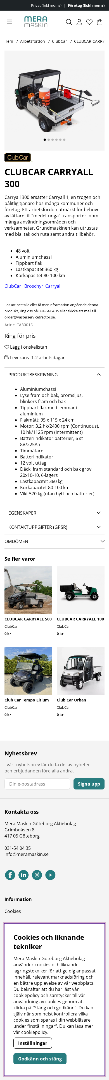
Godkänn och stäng (40, 1059)
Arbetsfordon (32, 41)
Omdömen (16, 541)
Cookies (12, 911)
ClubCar (59, 41)
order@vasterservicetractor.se (29, 317)
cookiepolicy (34, 1032)
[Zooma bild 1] (54, 101)
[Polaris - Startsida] (36, 22)
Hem (8, 41)
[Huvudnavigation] (9, 22)
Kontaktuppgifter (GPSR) (37, 527)
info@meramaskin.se (26, 854)
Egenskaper (22, 513)
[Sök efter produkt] (69, 22)
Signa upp (89, 784)
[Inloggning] (79, 22)
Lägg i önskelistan (28, 347)
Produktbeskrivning (33, 375)
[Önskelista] (89, 22)
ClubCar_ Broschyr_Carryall (32, 286)
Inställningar (32, 1043)
